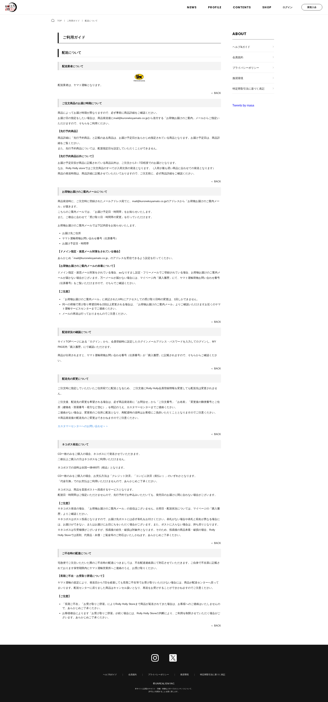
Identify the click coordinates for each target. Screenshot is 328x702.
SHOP (266, 7)
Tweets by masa (243, 105)
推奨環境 (238, 78)
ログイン (288, 7)
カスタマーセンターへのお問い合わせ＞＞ (83, 426)
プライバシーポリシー (246, 67)
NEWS (192, 7)
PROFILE (214, 7)
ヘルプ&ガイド (241, 46)
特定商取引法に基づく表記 (248, 88)
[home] (53, 21)
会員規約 (238, 57)
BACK (217, 93)
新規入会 (311, 7)
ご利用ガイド (73, 21)
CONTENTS (242, 7)
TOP (59, 21)
